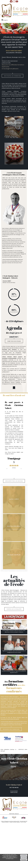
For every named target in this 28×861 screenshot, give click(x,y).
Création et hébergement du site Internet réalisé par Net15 (10, 821)
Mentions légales (14, 814)
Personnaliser (23, 859)
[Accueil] (14, 11)
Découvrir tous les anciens (14, 481)
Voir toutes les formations (12, 76)
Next (21, 468)
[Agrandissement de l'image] (7, 742)
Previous (7, 468)
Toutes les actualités (14, 609)
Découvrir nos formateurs (11, 729)
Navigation (5, 20)
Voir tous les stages (14, 341)
